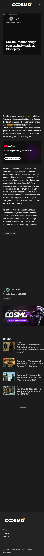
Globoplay (9, 125)
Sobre (5, 530)
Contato (6, 533)
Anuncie (6, 537)
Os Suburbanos (9, 234)
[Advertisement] (22, 85)
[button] (4, 4)
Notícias (7, 299)
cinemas (25, 116)
